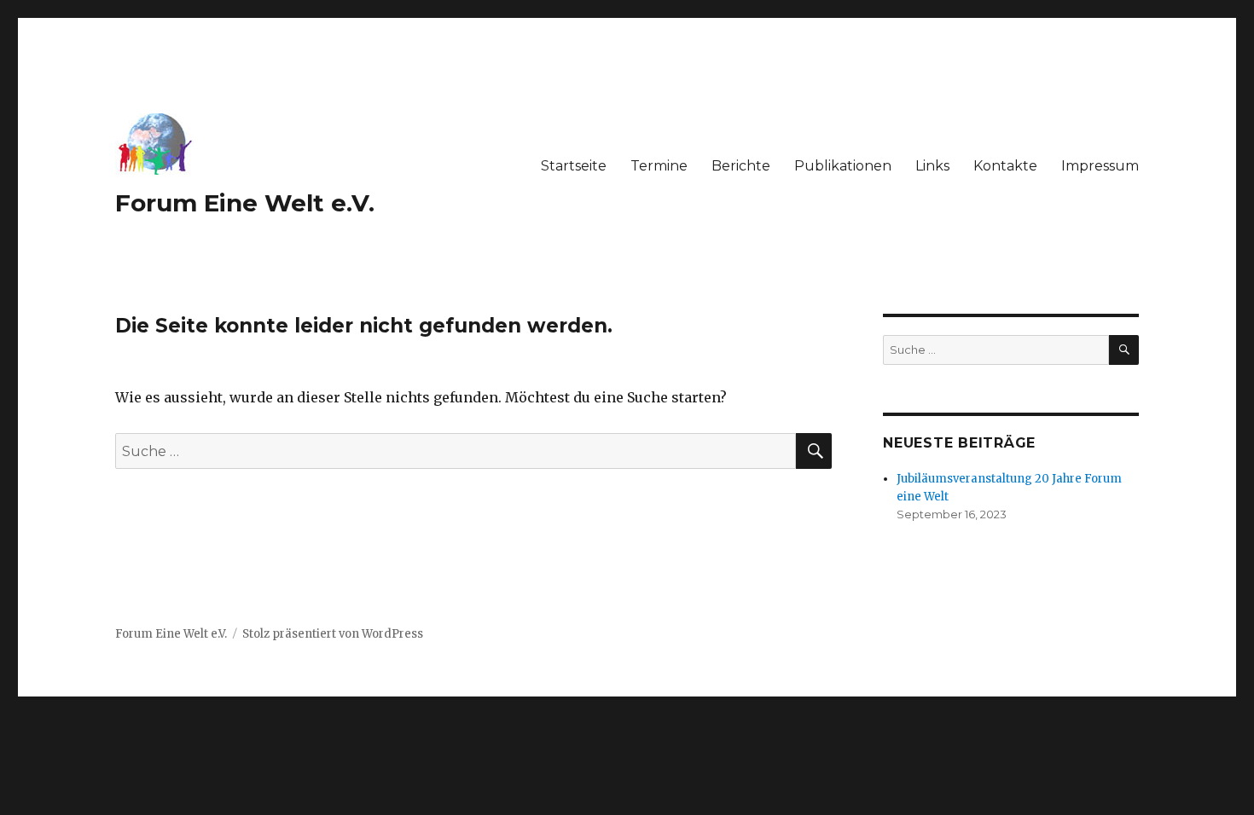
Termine (659, 166)
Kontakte (1005, 166)
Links (932, 166)
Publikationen (842, 166)
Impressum (1100, 166)
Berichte (740, 166)
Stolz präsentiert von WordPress (332, 634)
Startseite (574, 166)
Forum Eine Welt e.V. (244, 202)
